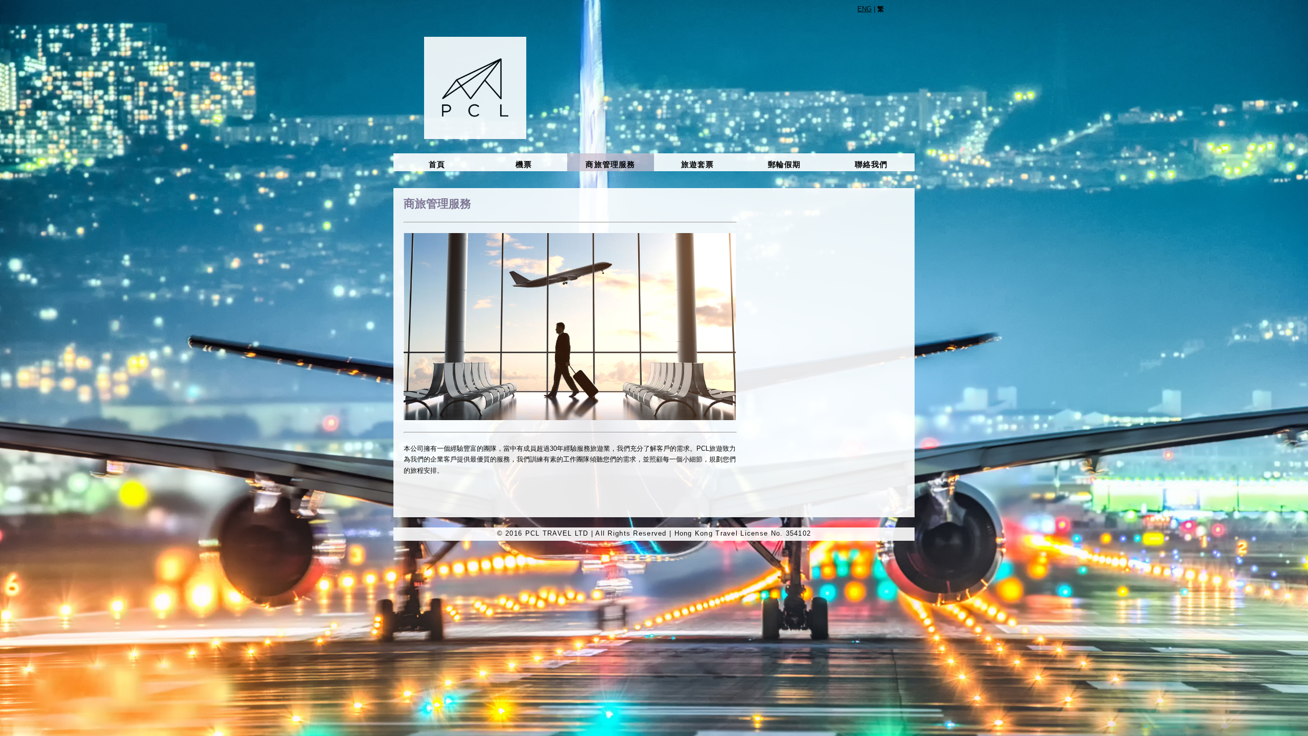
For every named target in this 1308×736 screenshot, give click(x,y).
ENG (864, 9)
